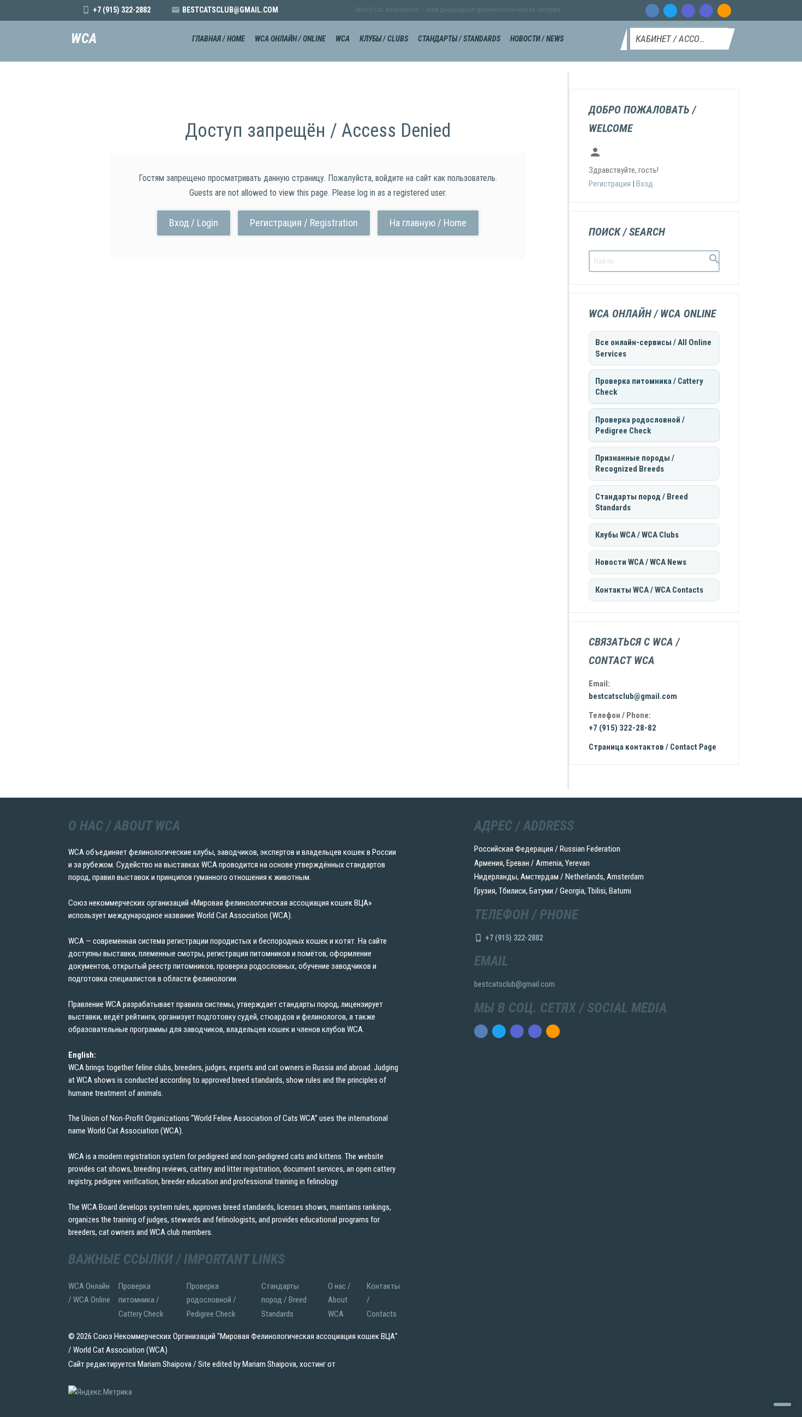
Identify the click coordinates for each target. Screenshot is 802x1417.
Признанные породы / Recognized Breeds (634, 463)
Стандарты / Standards (459, 38)
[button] (679, 39)
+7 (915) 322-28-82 (622, 728)
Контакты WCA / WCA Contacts (649, 590)
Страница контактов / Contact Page (652, 747)
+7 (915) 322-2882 (122, 9)
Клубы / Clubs (384, 38)
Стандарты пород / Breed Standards (641, 502)
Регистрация (610, 184)
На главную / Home (428, 222)
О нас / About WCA (339, 1300)
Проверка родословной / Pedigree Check (640, 425)
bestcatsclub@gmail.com (230, 9)
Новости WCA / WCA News (640, 562)
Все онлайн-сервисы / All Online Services (653, 347)
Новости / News (537, 38)
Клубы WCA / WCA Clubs (637, 535)
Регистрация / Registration (304, 222)
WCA (84, 39)
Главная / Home (218, 38)
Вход (644, 184)
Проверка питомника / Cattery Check (649, 386)
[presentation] (652, 10)
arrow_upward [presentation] (782, 1404)
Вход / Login (193, 222)
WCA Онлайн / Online (290, 38)
